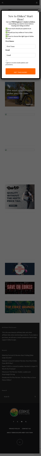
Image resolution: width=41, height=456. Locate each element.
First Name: (10, 41)
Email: (8, 50)
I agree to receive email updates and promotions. (17, 63)
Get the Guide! (20, 72)
